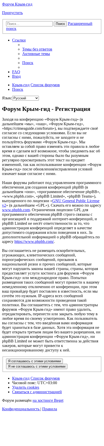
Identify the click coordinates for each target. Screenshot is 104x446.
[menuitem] (37, 49)
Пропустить (12, 13)
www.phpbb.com (16, 210)
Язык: (7, 98)
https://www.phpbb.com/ (34, 241)
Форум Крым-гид (17, 4)
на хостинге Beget (48, 400)
